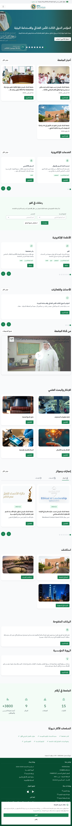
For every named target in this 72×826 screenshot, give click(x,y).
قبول (36, 815)
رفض (36, 819)
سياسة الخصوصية (37, 811)
